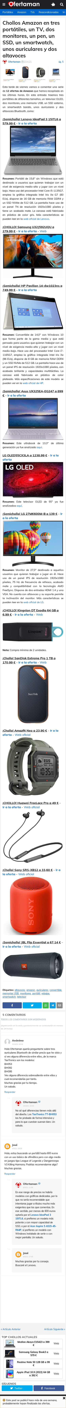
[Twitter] (32, 1005)
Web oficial (22, 735)
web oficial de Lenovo (36, 218)
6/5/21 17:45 (28, 1257)
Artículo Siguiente (53, 1329)
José (14, 1145)
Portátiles (8, 12)
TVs (32, 12)
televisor (21, 997)
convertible (56, 990)
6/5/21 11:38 (28, 1187)
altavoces (20, 990)
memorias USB (11, 993)
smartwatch (9, 997)
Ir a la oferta (27, 123)
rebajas (45, 993)
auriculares (42, 990)
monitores (25, 993)
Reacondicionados (49, 12)
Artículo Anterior (11, 1329)
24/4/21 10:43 (28, 1106)
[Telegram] (53, 1005)
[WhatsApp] (46, 1005)
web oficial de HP (33, 383)
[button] (4, 4)
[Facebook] (12, 1005)
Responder (9, 1092)
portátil (36, 993)
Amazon (21, 12)
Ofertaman (30, 1102)
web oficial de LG (33, 602)
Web (43, 231)
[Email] (60, 1005)
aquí (39, 447)
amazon (30, 990)
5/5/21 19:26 (17, 1148)
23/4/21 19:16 (17, 1044)
